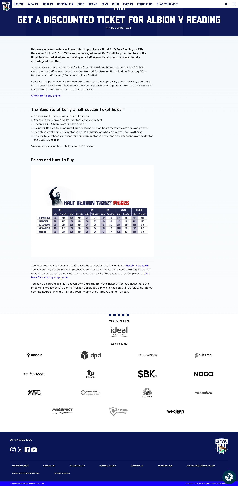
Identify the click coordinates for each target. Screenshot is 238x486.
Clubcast (224, 483)
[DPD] (91, 355)
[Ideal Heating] (119, 332)
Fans (105, 4)
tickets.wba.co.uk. (137, 265)
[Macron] (34, 355)
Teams (93, 4)
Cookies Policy (107, 466)
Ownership (49, 466)
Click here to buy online (46, 95)
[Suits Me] (204, 355)
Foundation (144, 4)
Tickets (47, 4)
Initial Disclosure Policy (201, 466)
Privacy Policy (20, 466)
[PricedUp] (91, 374)
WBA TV (33, 4)
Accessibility (77, 466)
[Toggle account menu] (226, 4)
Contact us (137, 466)
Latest (18, 4)
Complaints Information (25, 473)
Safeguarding (62, 473)
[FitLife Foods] (34, 373)
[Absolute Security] (119, 411)
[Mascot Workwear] (34, 393)
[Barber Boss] (147, 355)
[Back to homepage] (6, 6)
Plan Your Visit (167, 4)
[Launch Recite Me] (229, 477)
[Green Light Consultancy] (91, 393)
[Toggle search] (234, 4)
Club (115, 4)
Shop (81, 4)
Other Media (206, 483)
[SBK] (147, 374)
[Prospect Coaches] (63, 411)
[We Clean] (175, 411)
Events (128, 4)
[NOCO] (204, 374)
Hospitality (65, 4)
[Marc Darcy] (147, 392)
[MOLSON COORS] (204, 392)
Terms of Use (165, 466)
